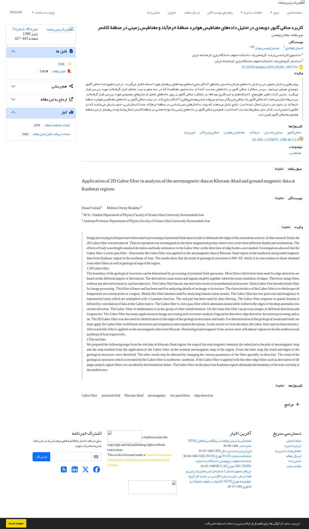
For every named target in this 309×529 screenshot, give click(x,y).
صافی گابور (294, 132)
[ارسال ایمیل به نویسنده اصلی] (252, 47)
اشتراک (41, 456)
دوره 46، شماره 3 (25, 29)
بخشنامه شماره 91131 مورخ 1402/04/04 (224, 456)
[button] (203, 524)
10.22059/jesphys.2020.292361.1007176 (269, 67)
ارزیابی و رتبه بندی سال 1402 (232, 451)
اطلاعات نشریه (252, 12)
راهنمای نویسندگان (220, 12)
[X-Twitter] (85, 471)
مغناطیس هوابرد (234, 132)
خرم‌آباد (254, 132)
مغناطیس (295, 153)
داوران (172, 12)
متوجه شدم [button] (16, 523)
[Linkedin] (75, 471)
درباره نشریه (292, 445)
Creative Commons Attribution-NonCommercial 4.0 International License (139, 460)
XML (62, 64)
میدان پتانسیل (273, 132)
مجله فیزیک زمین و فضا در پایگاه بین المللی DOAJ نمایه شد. (219, 443)
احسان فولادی (294, 48)
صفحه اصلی (294, 12)
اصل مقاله (53, 71)
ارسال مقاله (192, 12)
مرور (276, 12)
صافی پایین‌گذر (209, 132)
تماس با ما (153, 12)
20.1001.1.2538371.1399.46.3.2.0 (275, 140)
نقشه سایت (293, 466)
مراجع (289, 404)
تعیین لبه (189, 132)
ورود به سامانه (44, 12)
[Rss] (64, 471)
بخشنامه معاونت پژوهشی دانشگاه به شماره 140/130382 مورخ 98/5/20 (223, 463)
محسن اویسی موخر (267, 48)
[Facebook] (96, 471)
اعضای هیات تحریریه (288, 451)
